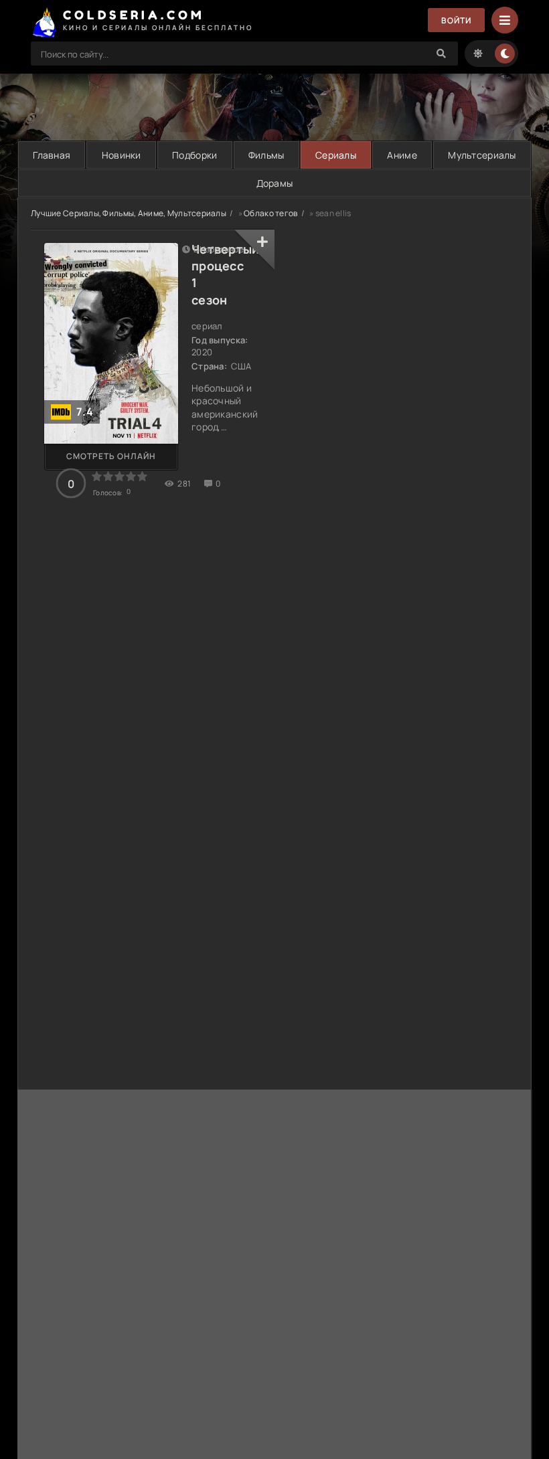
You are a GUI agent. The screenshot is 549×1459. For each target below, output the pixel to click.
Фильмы (266, 155)
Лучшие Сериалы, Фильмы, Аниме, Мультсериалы (128, 213)
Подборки (194, 155)
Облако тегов (270, 213)
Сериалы (335, 155)
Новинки (121, 155)
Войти (456, 20)
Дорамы (274, 183)
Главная (51, 155)
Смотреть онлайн (111, 456)
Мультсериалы (482, 155)
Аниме (401, 155)
